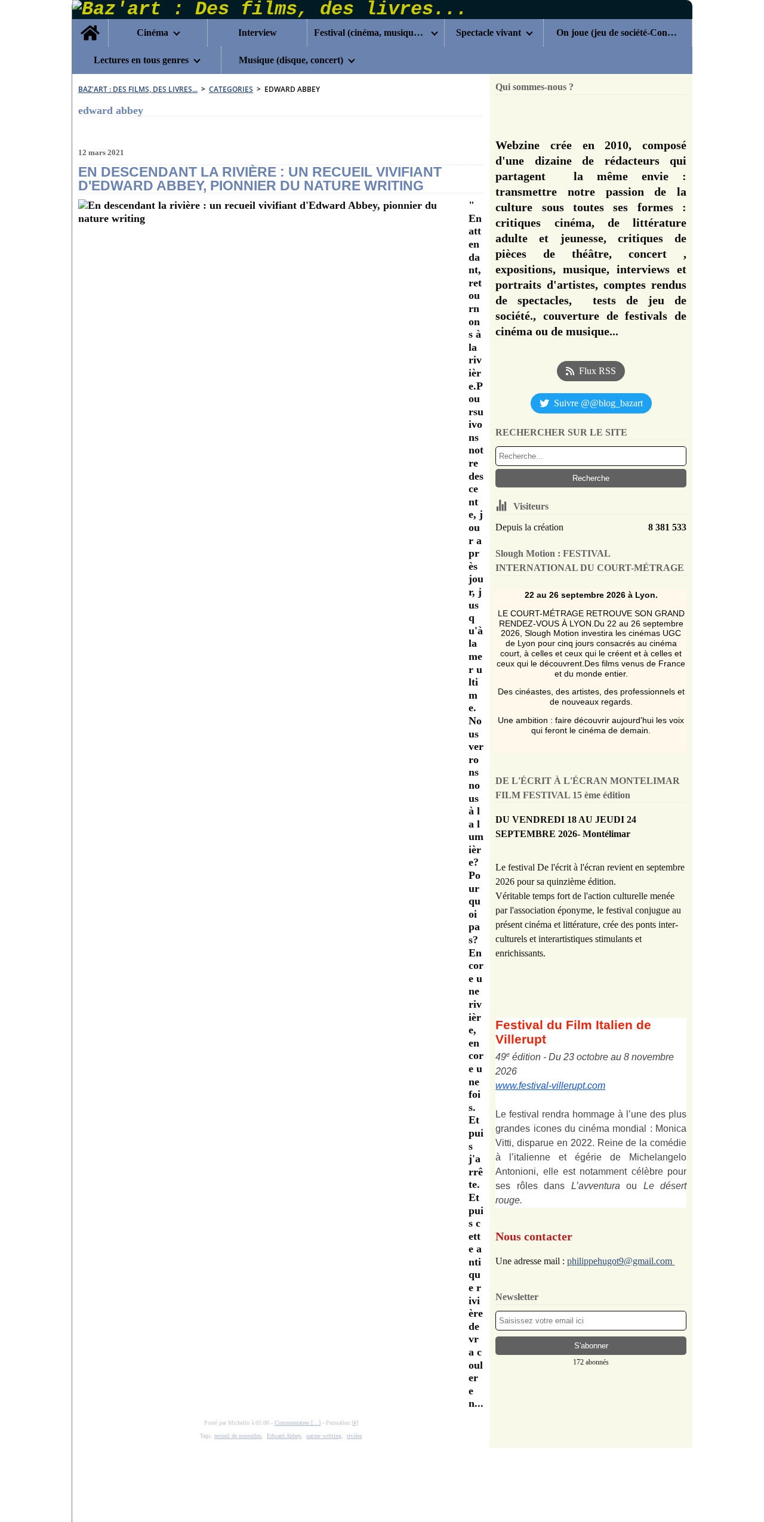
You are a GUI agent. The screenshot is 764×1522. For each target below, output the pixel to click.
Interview (257, 33)
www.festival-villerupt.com (550, 1085)
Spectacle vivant (488, 33)
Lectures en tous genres (141, 60)
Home (90, 24)
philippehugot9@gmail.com (620, 1261)
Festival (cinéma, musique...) (370, 33)
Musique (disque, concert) (291, 60)
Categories (231, 89)
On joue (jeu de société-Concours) (617, 33)
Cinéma (152, 33)
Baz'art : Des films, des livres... (138, 89)
